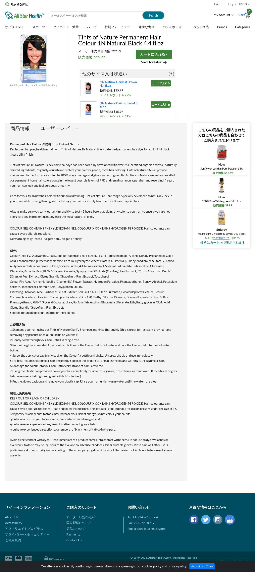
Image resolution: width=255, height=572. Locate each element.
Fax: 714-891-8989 (141, 523)
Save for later (151, 62)
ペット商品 (201, 27)
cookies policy (151, 566)
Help (217, 4)
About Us (11, 517)
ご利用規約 (13, 540)
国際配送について (79, 523)
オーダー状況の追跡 (80, 517)
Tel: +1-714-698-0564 (143, 517)
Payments (73, 534)
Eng (230, 4)
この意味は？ (221, 238)
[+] (171, 74)
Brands (222, 27)
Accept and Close (202, 566)
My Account (222, 15)
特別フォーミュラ (117, 27)
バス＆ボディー (174, 27)
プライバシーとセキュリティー (27, 534)
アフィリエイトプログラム (24, 528)
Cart (244, 15)
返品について (75, 528)
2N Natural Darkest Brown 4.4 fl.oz (118, 83)
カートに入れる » (154, 54)
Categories (242, 27)
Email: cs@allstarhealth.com (147, 528)
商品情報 (20, 128)
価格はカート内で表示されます (222, 242)
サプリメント (14, 27)
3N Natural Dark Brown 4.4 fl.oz (118, 105)
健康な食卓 (146, 27)
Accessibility (13, 523)
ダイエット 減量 (66, 27)
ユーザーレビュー (60, 128)
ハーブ (91, 27)
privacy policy (177, 566)
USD (243, 4)
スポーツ (38, 27)
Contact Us (74, 540)
